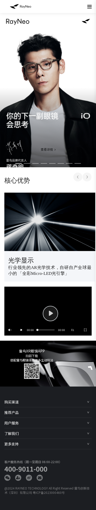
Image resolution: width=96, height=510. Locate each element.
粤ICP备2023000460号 (49, 492)
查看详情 (47, 149)
